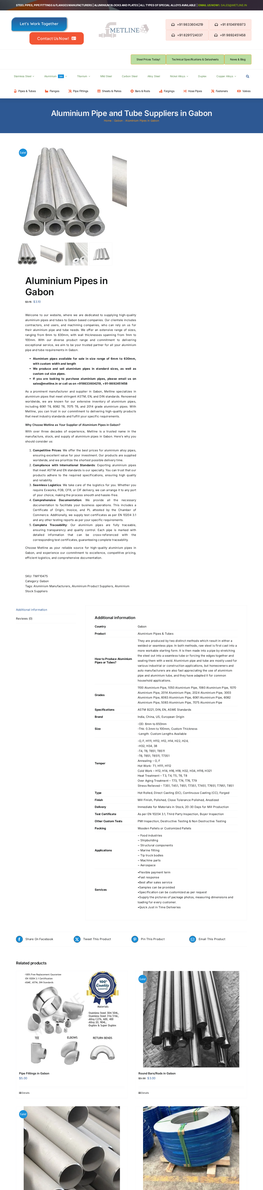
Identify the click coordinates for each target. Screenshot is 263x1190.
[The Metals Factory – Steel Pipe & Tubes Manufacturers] (124, 23)
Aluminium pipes (45, 358)
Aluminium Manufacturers (52, 586)
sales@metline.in (234, 5)
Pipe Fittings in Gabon (34, 1073)
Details (26, 1092)
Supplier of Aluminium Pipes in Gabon (92, 425)
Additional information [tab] (31, 609)
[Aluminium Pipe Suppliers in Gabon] (64, 193)
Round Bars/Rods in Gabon (157, 1073)
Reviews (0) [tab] (24, 618)
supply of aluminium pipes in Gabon (86, 436)
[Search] (247, 76)
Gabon (44, 581)
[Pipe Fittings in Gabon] (71, 1019)
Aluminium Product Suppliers (92, 586)
